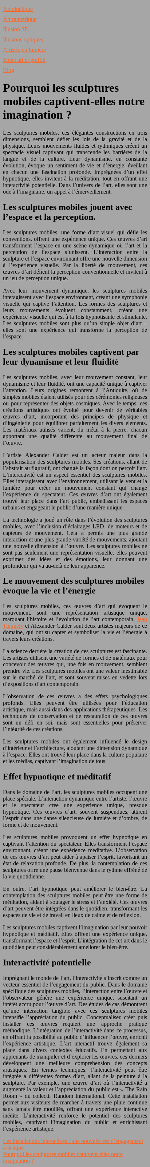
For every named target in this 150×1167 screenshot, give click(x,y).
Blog (8, 70)
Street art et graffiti (24, 60)
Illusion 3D (16, 29)
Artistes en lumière (24, 50)
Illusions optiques (23, 39)
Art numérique (19, 19)
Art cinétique (18, 9)
